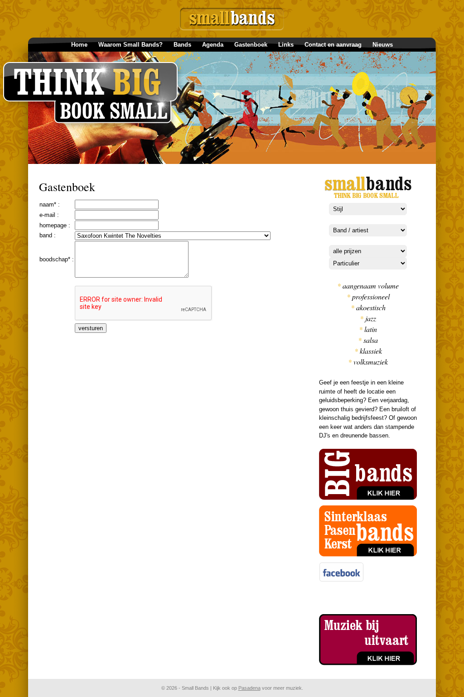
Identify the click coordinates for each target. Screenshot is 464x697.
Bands (182, 44)
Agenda (212, 44)
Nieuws (382, 44)
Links (286, 44)
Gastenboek (250, 44)
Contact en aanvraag (333, 44)
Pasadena (249, 688)
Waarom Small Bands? (130, 44)
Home (79, 44)
